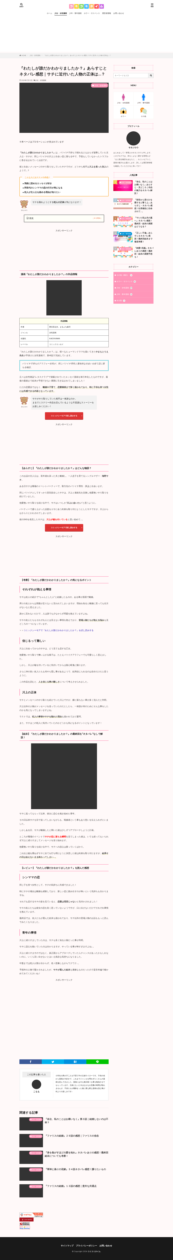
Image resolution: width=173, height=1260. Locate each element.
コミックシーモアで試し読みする (64, 416)
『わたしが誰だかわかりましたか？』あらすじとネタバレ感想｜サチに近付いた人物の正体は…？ (77, 55)
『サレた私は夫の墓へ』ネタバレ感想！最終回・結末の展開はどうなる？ (143, 222)
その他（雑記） (124, 275)
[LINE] (97, 1061)
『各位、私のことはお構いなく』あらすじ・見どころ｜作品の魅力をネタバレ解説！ (143, 187)
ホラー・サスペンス (92, 13)
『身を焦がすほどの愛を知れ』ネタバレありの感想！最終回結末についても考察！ (76, 1154)
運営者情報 (106, 13)
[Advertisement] (86, 35)
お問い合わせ (118, 13)
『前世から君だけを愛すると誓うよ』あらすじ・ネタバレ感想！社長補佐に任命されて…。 (143, 206)
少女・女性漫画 (60, 13)
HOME (24, 55)
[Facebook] (30, 1061)
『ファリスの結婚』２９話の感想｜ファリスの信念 (72, 1135)
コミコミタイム (94, 1251)
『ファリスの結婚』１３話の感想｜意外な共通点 (71, 1185)
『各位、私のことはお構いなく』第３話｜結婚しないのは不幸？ (76, 1121)
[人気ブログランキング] (24, 1225)
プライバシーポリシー (86, 1245)
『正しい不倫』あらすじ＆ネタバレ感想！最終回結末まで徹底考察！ (143, 237)
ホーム (49, 13)
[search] (151, 75)
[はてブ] (75, 1061)
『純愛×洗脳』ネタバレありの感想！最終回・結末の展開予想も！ (144, 252)
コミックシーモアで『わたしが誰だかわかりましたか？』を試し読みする (59, 630)
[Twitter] (53, 1061)
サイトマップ (67, 1245)
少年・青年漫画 (75, 13)
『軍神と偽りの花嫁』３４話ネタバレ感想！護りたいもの (75, 1169)
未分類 (121, 300)
